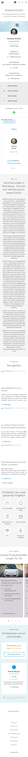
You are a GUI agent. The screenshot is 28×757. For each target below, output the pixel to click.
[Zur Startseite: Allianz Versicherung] (2, 2)
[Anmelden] (22, 2)
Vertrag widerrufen (13, 711)
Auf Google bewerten (14, 654)
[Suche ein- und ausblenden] (19, 2)
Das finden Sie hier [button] (7, 119)
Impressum (14, 722)
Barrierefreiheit (14, 730)
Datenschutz (14, 726)
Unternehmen (14, 737)
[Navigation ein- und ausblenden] (26, 2)
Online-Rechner (14, 741)
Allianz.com (14, 745)
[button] (14, 32)
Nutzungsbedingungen (14, 733)
